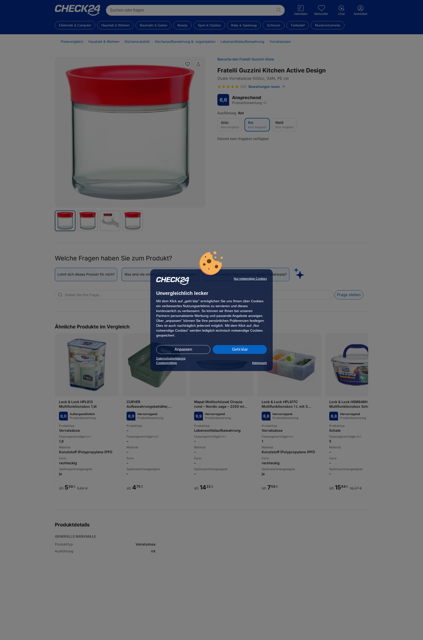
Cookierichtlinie (166, 363)
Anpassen (183, 349)
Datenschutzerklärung (171, 358)
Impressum (259, 363)
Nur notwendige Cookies (250, 278)
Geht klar (240, 349)
